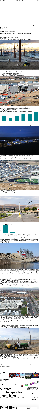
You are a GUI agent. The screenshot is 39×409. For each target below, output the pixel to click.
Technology (4, 372)
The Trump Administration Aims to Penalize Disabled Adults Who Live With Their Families (9, 385)
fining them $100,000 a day (5, 192)
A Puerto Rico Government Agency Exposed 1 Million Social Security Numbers (17, 377)
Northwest (12, 398)
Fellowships (1, 402)
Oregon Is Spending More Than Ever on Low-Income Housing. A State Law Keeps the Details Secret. (9, 384)
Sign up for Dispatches (6, 31)
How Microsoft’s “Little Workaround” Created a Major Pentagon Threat (11, 377)
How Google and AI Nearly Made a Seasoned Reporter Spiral (22, 377)
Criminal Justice (7, 399)
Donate (38, 0)
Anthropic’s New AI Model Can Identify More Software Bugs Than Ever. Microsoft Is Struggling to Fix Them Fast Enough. (4, 380)
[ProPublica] (2, 0)
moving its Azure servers (36, 158)
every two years (13, 319)
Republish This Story (37, 372)
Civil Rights (7, 398)
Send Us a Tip (18, 398)
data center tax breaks (20, 235)
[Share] (0, 29)
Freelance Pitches (18, 399)
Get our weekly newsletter (33, 399)
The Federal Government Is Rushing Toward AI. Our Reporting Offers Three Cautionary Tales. (28, 378)
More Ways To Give (24, 398)
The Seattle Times (5, 27)
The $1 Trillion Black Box (2, 383)
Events (0, 401)
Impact (0, 398)
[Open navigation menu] (36, 0)
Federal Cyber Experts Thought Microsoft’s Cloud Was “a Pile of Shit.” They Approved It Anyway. (35, 378)
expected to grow (6, 108)
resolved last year (18, 363)
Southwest (12, 399)
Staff (0, 399)
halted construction (6, 125)
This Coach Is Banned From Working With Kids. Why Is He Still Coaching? (7, 381)
